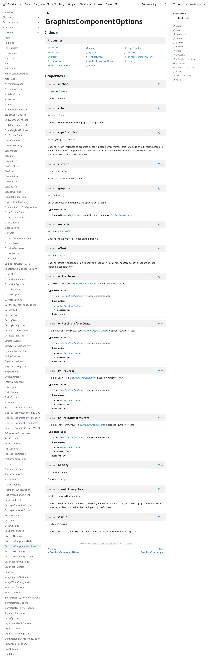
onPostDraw (96, 56)
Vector (64, 91)
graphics (94, 52)
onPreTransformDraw (101, 61)
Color (61, 115)
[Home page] (48, 13)
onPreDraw (57, 61)
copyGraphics (135, 48)
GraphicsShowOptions (120, 215)
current (55, 52)
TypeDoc (128, 543)
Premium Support (151, 4)
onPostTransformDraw (140, 56)
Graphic (77, 215)
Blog (61, 4)
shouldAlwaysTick (60, 65)
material (132, 52)
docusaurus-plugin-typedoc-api (105, 543)
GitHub (168, 4)
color (92, 48)
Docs (27, 4)
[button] (21, 17)
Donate (98, 4)
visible (92, 65)
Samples (72, 4)
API (54, 4)
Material (66, 231)
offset (54, 56)
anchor (55, 47)
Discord (110, 4)
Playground (40, 4)
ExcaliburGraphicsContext (84, 283)
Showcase (85, 4)
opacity (131, 61)
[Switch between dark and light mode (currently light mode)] (179, 4)
